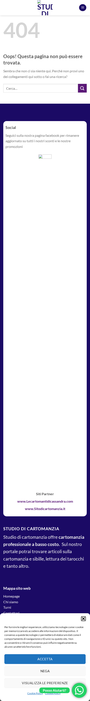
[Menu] (82, 7)
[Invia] (82, 88)
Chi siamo (10, 602)
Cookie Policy (35, 693)
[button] (83, 619)
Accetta (44, 659)
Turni (7, 607)
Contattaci (11, 613)
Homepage (11, 596)
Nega (45, 671)
